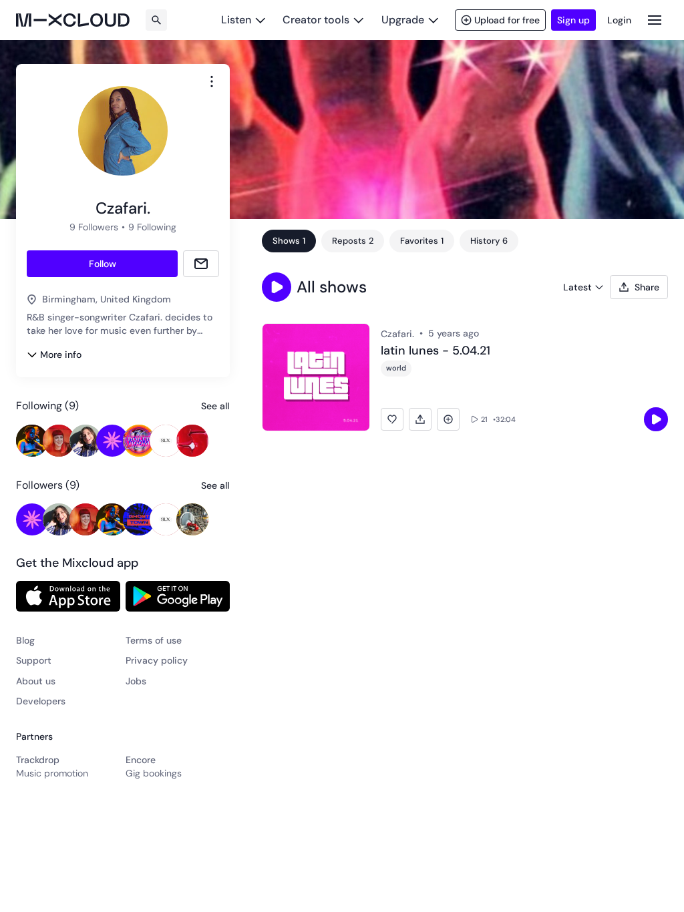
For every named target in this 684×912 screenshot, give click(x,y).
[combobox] (212, 81)
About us (35, 681)
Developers (40, 701)
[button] (276, 287)
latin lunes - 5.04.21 (435, 351)
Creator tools (316, 20)
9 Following (152, 227)
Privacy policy (157, 660)
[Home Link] (73, 20)
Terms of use (154, 640)
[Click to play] (656, 419)
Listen (236, 20)
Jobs (136, 681)
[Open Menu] (654, 20)
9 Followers (93, 227)
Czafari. (397, 334)
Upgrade (402, 20)
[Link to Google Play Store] (178, 596)
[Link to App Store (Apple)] (68, 596)
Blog (25, 640)
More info (60, 355)
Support (33, 660)
